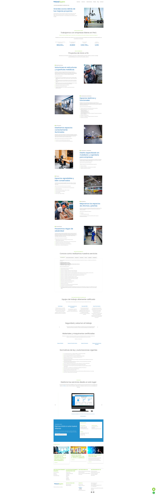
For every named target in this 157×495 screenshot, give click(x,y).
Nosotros (83, 1)
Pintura (67, 476)
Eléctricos (55, 473)
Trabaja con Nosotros (81, 485)
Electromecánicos (56, 472)
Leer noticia (55, 462)
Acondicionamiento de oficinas (95, 472)
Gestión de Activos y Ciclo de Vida (94, 455)
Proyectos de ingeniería (94, 473)
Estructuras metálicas (94, 474)
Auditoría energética (81, 472)
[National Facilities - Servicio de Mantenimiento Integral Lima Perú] (59, 2)
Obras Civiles (93, 475)
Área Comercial (80, 484)
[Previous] (56, 159)
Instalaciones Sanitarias (69, 473)
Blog (98, 1)
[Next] (71, 159)
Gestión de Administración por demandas (84, 471)
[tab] (62, 257)
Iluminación (67, 474)
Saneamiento (68, 479)
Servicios (78, 1)
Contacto (101, 1)
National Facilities (68, 485)
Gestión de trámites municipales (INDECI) (84, 473)
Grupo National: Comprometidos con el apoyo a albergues (78, 456)
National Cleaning (68, 484)
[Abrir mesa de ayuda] (153, 489)
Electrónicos (55, 474)
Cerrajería (67, 477)
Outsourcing (80, 474)
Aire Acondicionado (56, 475)
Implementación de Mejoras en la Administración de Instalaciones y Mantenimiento (60, 457)
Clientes (94, 1)
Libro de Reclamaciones (81, 490)
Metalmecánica (68, 472)
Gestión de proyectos (94, 471)
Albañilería (67, 478)
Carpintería (67, 475)
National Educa (89, 1)
